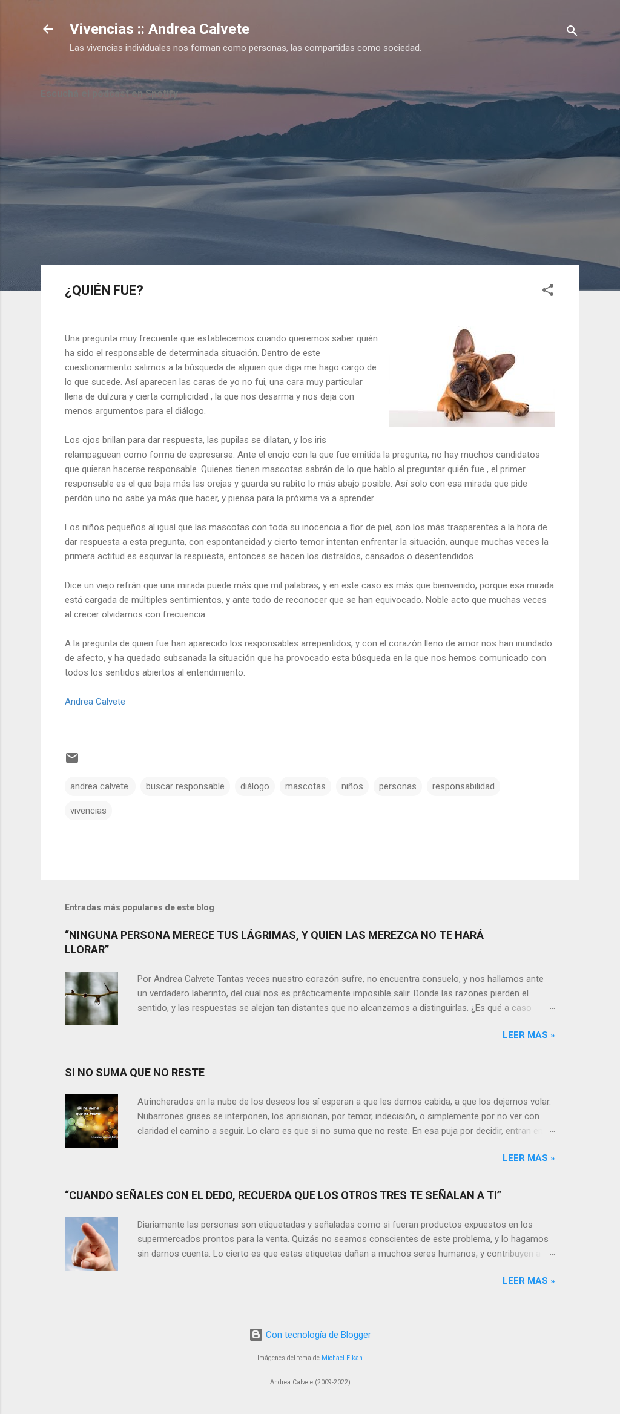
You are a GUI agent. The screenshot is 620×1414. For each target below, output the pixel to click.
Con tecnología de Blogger (317, 1334)
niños (352, 786)
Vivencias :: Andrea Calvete (159, 29)
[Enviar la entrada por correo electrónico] (72, 762)
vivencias (88, 810)
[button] (548, 292)
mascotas (305, 786)
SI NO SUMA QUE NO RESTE (135, 1072)
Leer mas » (529, 1035)
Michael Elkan (342, 1358)
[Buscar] (572, 33)
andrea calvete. (100, 786)
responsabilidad (463, 786)
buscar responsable (185, 786)
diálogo (254, 786)
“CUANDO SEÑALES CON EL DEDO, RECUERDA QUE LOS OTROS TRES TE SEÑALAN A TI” (283, 1195)
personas (398, 786)
